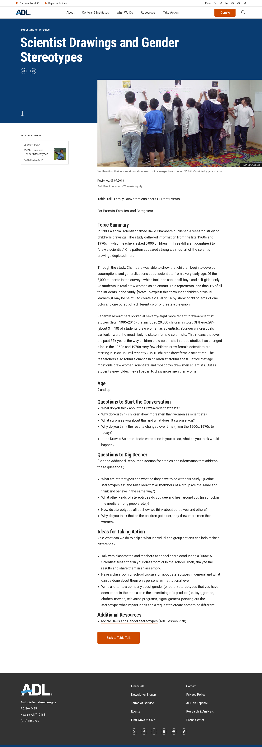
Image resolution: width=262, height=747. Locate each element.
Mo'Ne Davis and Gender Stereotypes (129, 621)
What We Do (125, 12)
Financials (137, 686)
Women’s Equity (132, 186)
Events (135, 711)
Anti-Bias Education (109, 186)
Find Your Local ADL (30, 3)
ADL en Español (197, 703)
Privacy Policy (195, 694)
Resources (148, 12)
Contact (191, 686)
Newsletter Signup (143, 694)
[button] (243, 12)
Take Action (171, 12)
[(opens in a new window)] (134, 731)
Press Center (195, 720)
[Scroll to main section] (22, 115)
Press (208, 3)
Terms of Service (142, 703)
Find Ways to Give (143, 720)
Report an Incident (58, 3)
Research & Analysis (200, 711)
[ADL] (23, 14)
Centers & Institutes (95, 12)
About (70, 12)
